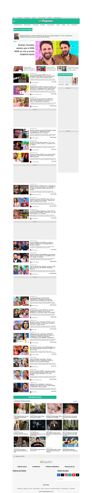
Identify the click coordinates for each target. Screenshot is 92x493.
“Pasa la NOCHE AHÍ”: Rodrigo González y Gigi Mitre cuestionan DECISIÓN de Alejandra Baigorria (42, 268)
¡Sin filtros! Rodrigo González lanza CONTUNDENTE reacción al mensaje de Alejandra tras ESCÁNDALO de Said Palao (41, 299)
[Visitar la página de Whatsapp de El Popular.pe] (70, 475)
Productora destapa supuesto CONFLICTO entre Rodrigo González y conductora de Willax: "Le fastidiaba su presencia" (41, 100)
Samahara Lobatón (53, 205)
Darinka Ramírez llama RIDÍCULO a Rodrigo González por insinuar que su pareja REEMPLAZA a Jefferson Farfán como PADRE (42, 311)
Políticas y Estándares (52, 466)
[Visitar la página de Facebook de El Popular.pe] (58, 475)
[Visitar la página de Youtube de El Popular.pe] (73, 475)
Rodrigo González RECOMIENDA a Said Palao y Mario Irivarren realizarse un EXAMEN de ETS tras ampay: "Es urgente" (42, 256)
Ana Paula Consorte (42, 17)
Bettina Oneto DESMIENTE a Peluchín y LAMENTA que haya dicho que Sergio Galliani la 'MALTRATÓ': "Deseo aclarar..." (42, 385)
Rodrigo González (53, 105)
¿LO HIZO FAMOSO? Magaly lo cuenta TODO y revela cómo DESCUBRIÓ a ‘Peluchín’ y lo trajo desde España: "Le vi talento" (43, 212)
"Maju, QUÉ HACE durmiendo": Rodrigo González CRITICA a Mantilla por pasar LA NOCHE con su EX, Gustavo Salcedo (41, 360)
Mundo (63, 25)
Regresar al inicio (20, 456)
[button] (14, 21)
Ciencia (58, 25)
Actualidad (35, 25)
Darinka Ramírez (53, 193)
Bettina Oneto (53, 391)
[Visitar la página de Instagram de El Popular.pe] (66, 475)
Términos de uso (70, 466)
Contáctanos (36, 466)
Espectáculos (27, 25)
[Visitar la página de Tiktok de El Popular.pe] (77, 475)
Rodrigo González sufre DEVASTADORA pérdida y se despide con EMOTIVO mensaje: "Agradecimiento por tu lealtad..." (43, 131)
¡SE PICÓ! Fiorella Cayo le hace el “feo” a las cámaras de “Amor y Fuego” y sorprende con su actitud (42, 143)
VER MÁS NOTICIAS (34, 397)
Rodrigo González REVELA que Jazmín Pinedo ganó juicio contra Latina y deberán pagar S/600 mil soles (42, 155)
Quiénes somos (22, 466)
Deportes (42, 25)
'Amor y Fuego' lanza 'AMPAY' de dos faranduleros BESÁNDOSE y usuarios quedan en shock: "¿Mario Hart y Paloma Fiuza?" (42, 76)
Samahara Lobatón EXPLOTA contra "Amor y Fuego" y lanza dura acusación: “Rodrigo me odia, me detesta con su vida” (42, 200)
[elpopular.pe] (46, 22)
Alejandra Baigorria (52, 273)
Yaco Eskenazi (53, 354)
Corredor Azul (27, 17)
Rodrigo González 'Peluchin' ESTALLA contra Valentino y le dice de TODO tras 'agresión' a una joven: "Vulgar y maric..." (42, 323)
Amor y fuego (54, 81)
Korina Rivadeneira (57, 17)
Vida (68, 25)
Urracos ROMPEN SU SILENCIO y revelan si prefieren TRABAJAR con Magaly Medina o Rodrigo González (42, 244)
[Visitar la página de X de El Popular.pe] (62, 475)
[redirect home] (46, 462)
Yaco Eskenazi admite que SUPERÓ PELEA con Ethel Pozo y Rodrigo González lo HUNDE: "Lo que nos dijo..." (43, 348)
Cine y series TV (50, 25)
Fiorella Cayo (53, 149)
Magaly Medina (19, 17)
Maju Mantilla (53, 366)
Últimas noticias (18, 25)
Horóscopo (50, 17)
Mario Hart (34, 17)
